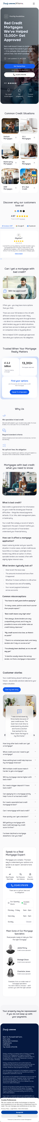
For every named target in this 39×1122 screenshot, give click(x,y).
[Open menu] (34, 4)
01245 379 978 (21, 75)
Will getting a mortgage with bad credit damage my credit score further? (14, 825)
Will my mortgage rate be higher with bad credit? (17, 778)
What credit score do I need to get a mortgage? (16, 753)
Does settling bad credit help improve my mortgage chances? (17, 761)
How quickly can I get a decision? (15, 817)
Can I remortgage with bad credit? (16, 811)
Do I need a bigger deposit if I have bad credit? (16, 786)
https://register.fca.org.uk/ (21, 1067)
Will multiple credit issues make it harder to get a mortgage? (15, 770)
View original (18, 253)
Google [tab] (20, 226)
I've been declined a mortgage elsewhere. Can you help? (14, 834)
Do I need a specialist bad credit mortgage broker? (15, 803)
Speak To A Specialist (19, 392)
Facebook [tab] (32, 226)
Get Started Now (19, 66)
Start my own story (11, 690)
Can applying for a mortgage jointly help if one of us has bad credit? (17, 795)
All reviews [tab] (7, 226)
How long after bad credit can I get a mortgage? (16, 744)
